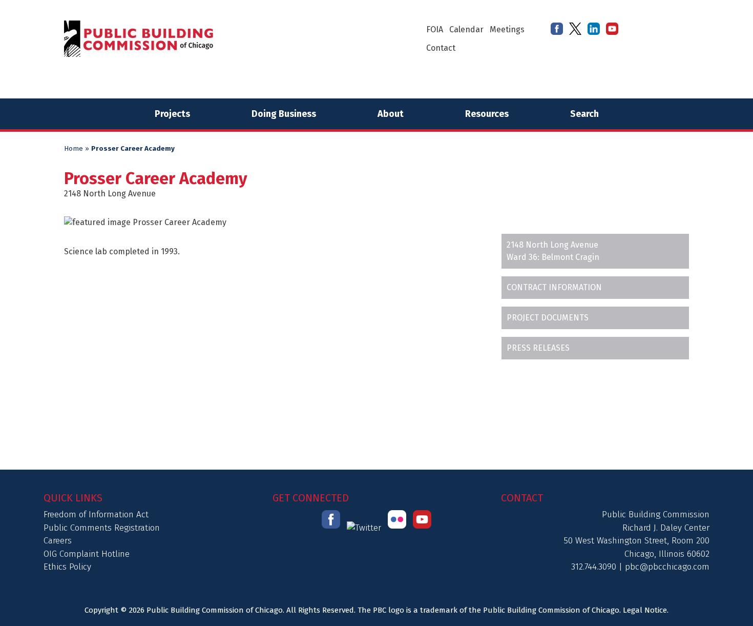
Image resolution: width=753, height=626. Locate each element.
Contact (440, 48)
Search (584, 113)
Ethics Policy (67, 566)
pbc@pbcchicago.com (667, 566)
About (391, 113)
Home (73, 149)
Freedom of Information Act (96, 514)
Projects (172, 113)
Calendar (466, 29)
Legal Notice (645, 610)
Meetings (507, 29)
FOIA (434, 29)
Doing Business (284, 113)
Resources (487, 113)
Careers (58, 540)
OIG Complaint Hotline (87, 554)
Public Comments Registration (102, 527)
